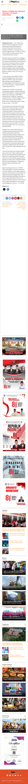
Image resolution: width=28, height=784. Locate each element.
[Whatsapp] (17, 21)
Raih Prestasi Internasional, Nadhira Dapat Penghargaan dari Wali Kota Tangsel (17, 648)
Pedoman (9, 781)
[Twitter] (10, 198)
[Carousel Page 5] (17, 731)
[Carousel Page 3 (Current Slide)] (14, 731)
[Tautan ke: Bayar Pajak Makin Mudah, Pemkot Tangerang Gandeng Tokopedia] (14, 726)
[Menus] (2, 1)
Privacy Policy (16, 781)
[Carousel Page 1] (10, 731)
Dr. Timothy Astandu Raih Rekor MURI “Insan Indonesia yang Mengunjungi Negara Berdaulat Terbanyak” (17, 549)
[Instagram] (12, 198)
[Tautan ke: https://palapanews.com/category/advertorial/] (25, 716)
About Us (3, 781)
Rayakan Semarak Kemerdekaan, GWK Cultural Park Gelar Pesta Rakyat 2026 (13, 529)
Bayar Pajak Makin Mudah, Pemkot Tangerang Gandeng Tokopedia (13, 728)
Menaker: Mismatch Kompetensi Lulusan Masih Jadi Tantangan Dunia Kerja (17, 534)
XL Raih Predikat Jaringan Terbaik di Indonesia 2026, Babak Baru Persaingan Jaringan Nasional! (16, 541)
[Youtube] (15, 198)
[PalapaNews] (14, 1)
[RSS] (21, 198)
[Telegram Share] (22, 18)
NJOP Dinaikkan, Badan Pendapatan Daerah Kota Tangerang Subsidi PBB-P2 (21, 205)
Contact (23, 781)
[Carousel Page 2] (12, 731)
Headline (4, 20)
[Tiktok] (18, 198)
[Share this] (17, 18)
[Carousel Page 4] (16, 731)
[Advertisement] (14, 274)
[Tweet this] (20, 18)
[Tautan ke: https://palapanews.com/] (25, 625)
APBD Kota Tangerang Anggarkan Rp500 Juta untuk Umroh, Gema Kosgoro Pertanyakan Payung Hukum (17, 655)
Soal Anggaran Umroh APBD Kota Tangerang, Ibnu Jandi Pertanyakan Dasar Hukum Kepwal (12, 644)
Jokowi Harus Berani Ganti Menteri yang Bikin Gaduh (7, 204)
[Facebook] (7, 198)
